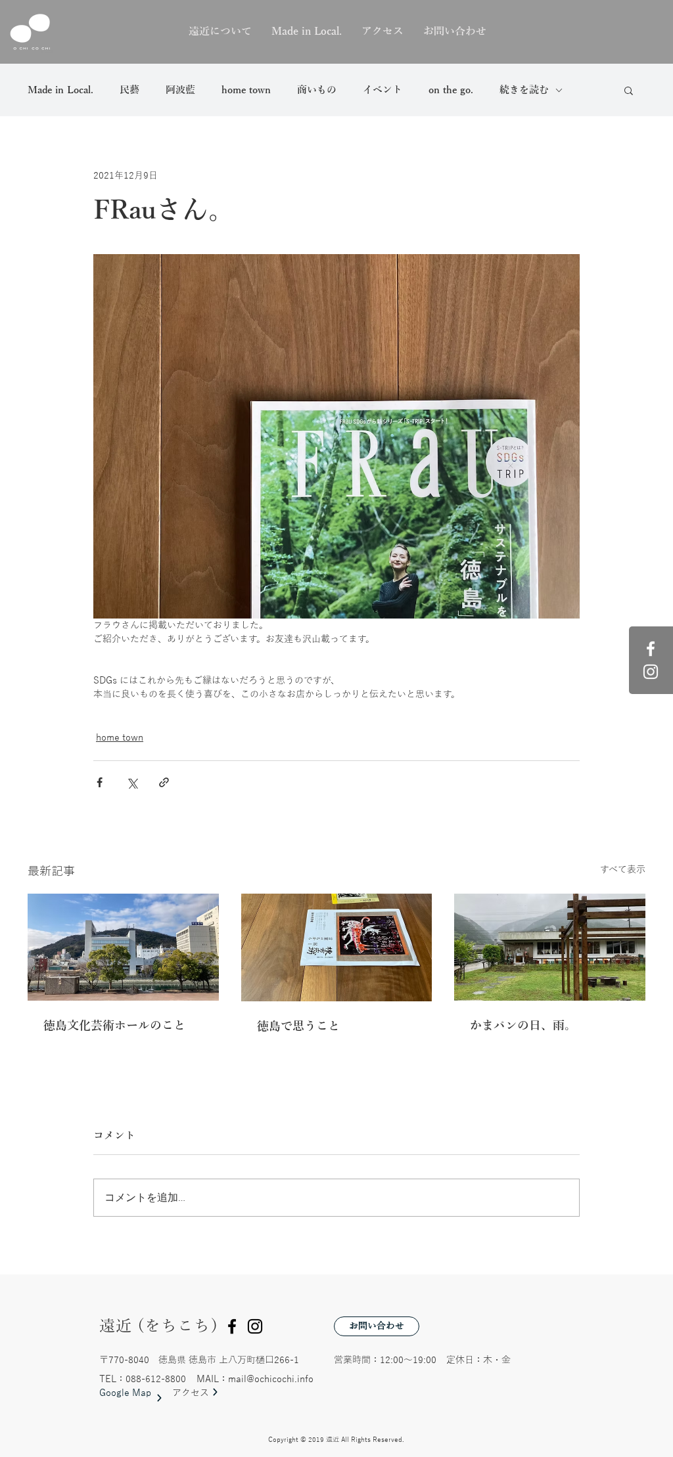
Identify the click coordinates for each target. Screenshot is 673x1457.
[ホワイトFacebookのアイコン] (651, 649)
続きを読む (524, 90)
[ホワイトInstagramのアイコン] (651, 672)
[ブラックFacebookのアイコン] (232, 1326)
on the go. (451, 90)
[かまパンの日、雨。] (549, 947)
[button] (628, 90)
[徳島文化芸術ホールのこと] (123, 947)
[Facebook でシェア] (99, 782)
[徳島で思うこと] (336, 947)
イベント (382, 90)
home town (246, 90)
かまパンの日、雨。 (523, 1025)
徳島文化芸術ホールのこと (114, 1025)
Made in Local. (60, 90)
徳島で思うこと (298, 1026)
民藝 (129, 90)
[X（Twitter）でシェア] (132, 782)
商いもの (316, 90)
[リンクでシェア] (164, 782)
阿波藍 (180, 90)
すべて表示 (622, 870)
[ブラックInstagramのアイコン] (255, 1326)
